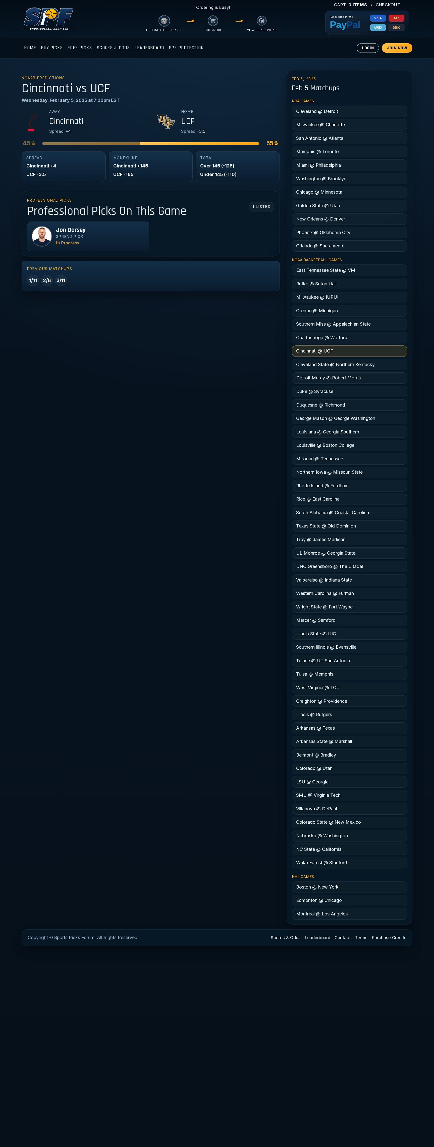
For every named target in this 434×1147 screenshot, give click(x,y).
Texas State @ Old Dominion (326, 525)
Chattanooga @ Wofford (321, 337)
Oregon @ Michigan (317, 310)
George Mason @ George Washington (335, 418)
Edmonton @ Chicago (319, 900)
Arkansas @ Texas (315, 728)
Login (368, 48)
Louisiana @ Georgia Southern (327, 431)
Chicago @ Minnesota (319, 192)
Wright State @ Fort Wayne (324, 606)
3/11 (61, 280)
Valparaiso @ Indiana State (324, 580)
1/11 (33, 280)
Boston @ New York (317, 887)
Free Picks (80, 48)
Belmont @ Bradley (316, 755)
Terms (361, 937)
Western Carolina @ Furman (325, 593)
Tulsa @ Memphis (314, 674)
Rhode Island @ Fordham (322, 485)
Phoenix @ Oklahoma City (323, 232)
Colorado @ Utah (314, 768)
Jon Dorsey (71, 230)
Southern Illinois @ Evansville (326, 647)
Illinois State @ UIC (316, 633)
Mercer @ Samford (316, 620)
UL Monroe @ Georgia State (325, 553)
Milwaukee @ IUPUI (317, 297)
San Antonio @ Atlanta (319, 138)
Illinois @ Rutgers (314, 714)
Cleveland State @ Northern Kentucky (335, 364)
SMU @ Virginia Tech (318, 795)
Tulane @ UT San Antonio (323, 660)
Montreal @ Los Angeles (322, 913)
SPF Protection (186, 48)
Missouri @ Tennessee (319, 458)
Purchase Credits (389, 937)
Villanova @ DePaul (316, 808)
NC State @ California (319, 849)
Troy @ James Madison (321, 539)
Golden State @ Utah (318, 205)
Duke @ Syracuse (314, 391)
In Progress (67, 242)
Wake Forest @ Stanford (321, 862)
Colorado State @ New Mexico (328, 822)
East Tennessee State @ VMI (326, 270)
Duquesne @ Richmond (320, 405)
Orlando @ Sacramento (320, 245)
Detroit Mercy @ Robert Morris (328, 377)
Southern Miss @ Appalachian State (333, 324)
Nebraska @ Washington (322, 835)
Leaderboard (149, 48)
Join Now (397, 48)
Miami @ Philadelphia (318, 165)
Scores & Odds (113, 48)
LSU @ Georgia (312, 781)
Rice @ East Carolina (318, 499)
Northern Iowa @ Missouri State (329, 472)
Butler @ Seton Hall (316, 283)
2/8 (47, 280)
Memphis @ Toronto (317, 151)
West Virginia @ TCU (318, 687)
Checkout (388, 4)
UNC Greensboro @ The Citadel (329, 566)
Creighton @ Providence (321, 701)
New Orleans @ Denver (320, 219)
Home (30, 48)
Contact (343, 937)
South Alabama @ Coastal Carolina (332, 512)
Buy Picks (52, 48)
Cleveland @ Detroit (317, 111)
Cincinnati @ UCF (314, 351)
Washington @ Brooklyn (321, 178)
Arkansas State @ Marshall (324, 741)
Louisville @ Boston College (325, 445)
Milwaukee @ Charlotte (320, 124)
